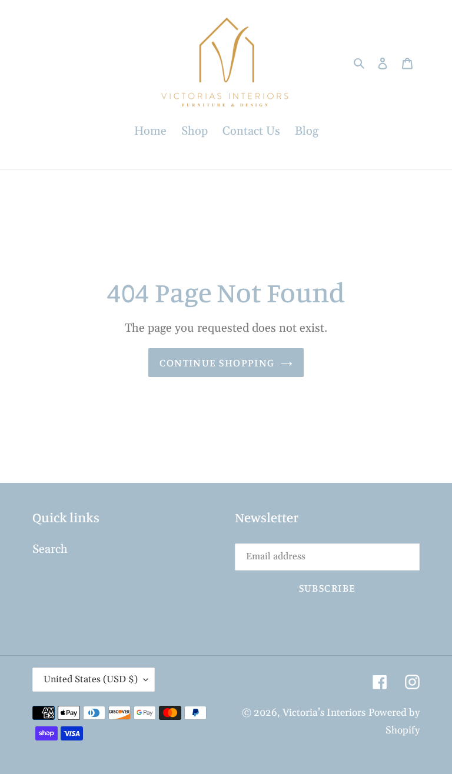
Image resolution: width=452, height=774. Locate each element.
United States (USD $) (91, 679)
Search (50, 549)
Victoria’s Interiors (323, 712)
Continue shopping (216, 362)
